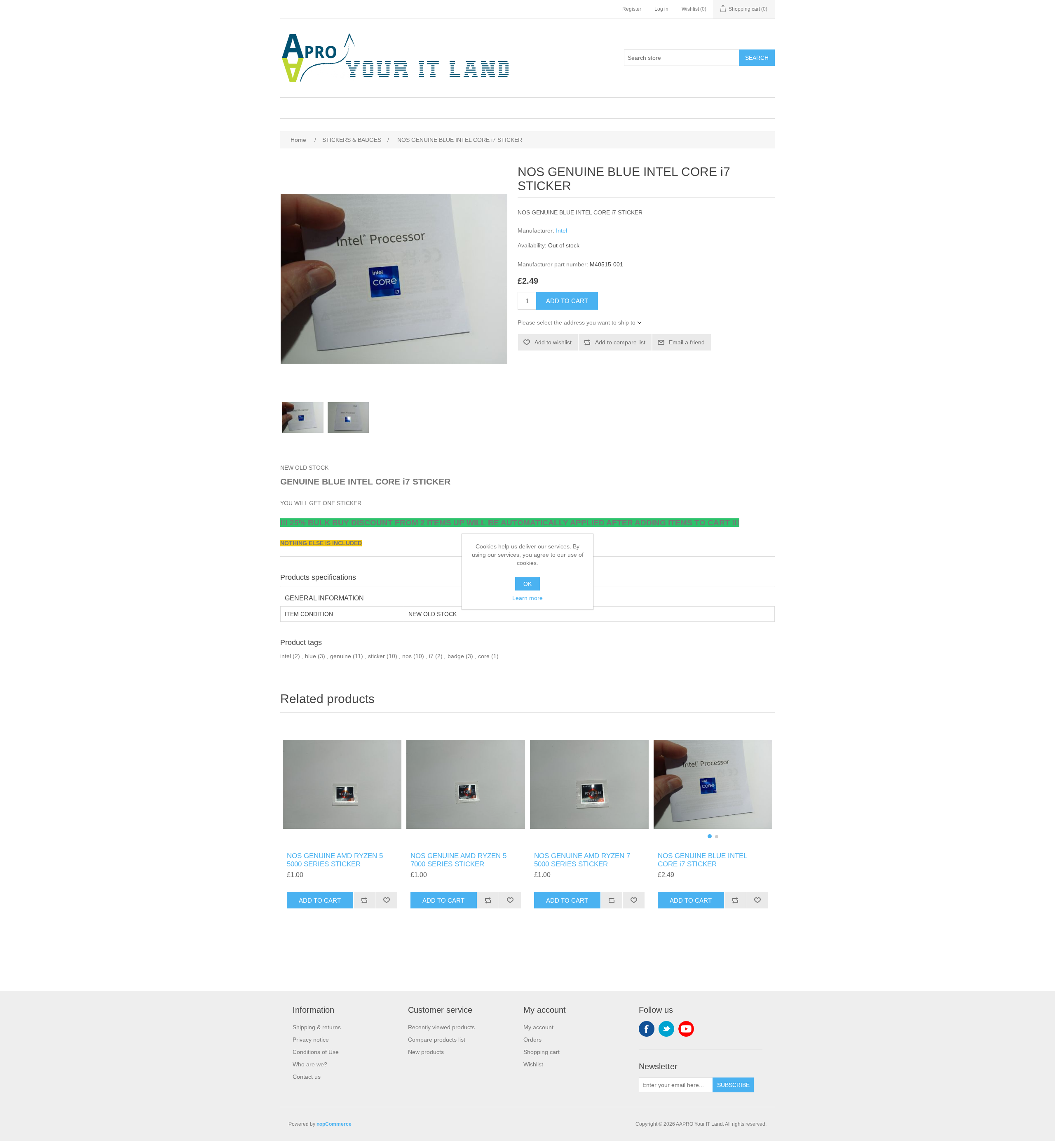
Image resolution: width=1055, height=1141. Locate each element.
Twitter (666, 1029)
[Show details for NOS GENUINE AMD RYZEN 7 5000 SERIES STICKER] (589, 784)
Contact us (307, 1076)
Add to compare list (620, 342)
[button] (710, 836)
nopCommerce (334, 1124)
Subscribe (733, 1085)
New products (426, 1052)
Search (757, 57)
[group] (713, 784)
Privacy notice (311, 1039)
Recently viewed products (441, 1027)
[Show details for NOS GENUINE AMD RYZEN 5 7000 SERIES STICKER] (465, 784)
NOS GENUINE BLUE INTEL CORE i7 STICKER (702, 860)
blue (310, 656)
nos (407, 656)
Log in (661, 9)
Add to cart (567, 300)
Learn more (527, 598)
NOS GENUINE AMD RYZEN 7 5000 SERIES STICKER (582, 860)
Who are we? (310, 1064)
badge (456, 656)
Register (631, 9)
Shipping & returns (317, 1027)
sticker (376, 656)
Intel (561, 230)
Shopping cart (541, 1052)
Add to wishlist (553, 342)
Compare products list (436, 1039)
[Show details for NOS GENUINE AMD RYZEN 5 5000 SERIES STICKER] (342, 784)
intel (285, 656)
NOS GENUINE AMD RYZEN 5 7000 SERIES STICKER (458, 860)
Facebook (646, 1029)
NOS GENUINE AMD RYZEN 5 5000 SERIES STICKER (335, 860)
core (484, 656)
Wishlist (533, 1064)
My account (538, 1027)
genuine (340, 656)
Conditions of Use (316, 1052)
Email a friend (687, 342)
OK (527, 584)
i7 (431, 656)
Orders (532, 1039)
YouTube (686, 1029)
